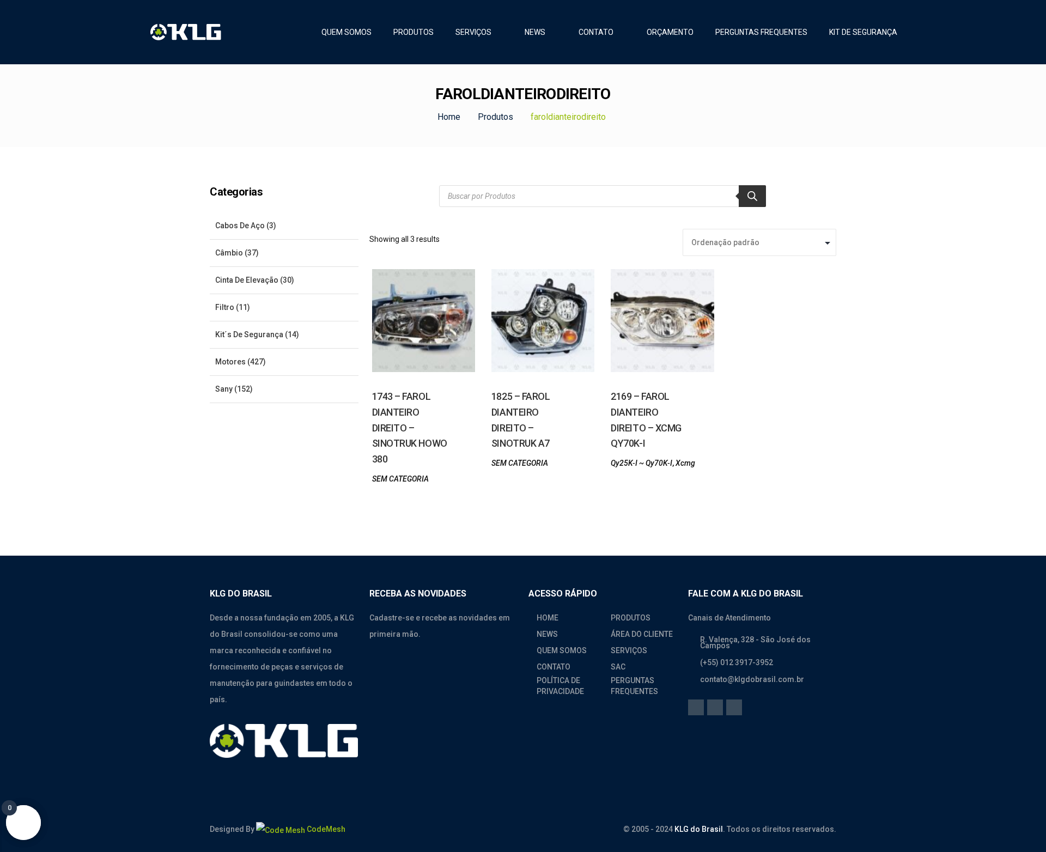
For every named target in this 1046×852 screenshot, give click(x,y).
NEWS (547, 634)
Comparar (389, 329)
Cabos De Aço (240, 225)
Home (448, 117)
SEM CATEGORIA (400, 478)
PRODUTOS (630, 617)
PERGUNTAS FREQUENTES (634, 686)
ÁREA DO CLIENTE (642, 634)
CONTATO (553, 666)
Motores (230, 361)
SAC (618, 666)
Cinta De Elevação (246, 280)
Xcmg (685, 463)
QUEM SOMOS (562, 650)
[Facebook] (696, 707)
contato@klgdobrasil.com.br (752, 679)
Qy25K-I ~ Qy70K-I (641, 463)
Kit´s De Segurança (249, 334)
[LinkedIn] (715, 707)
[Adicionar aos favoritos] (449, 340)
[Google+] (734, 707)
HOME (547, 617)
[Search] (752, 196)
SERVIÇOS (629, 650)
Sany (224, 389)
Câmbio (229, 252)
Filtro (224, 307)
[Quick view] (415, 335)
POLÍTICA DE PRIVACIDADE (560, 686)
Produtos (495, 117)
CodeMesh (325, 829)
